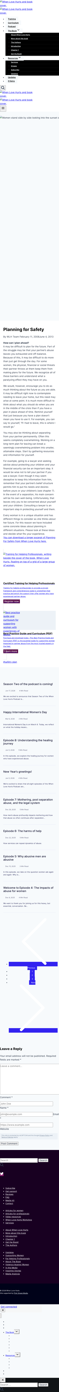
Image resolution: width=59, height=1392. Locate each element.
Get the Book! (16, 54)
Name (4, 1107)
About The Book (13, 1261)
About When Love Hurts (20, 35)
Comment (6, 1097)
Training (12, 19)
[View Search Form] (3, 87)
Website (4, 1129)
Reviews (9, 1194)
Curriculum (13, 23)
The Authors (16, 42)
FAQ (7, 1197)
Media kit (9, 1200)
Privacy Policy (45, 1135)
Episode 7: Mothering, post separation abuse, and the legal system (28, 801)
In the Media (11, 1267)
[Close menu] (1, 1315)
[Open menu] (3, 108)
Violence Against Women (17, 1264)
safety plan (10, 662)
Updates (14, 74)
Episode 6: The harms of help (22, 831)
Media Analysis (12, 1274)
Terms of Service (7, 1137)
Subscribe (15, 70)
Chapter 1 (15, 50)
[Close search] (2, 1380)
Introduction (16, 46)
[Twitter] (2, 1174)
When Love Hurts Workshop (18, 1220)
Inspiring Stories (13, 1270)
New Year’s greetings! (17, 771)
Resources (10, 1355)
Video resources (13, 1216)
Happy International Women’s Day (25, 712)
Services (14, 62)
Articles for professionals (17, 1213)
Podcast (12, 26)
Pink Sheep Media (21, 1293)
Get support (11, 1191)
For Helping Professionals (17, 1258)
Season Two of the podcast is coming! (28, 684)
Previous (31, 968)
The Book (9, 1332)
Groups (14, 66)
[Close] (3, 1310)
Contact (9, 1203)
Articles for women (14, 1210)
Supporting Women (14, 1255)
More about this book (19, 39)
